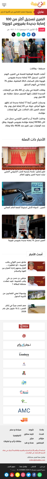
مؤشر (41, 438)
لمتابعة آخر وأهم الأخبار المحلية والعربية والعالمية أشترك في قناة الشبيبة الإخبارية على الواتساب (24, 452)
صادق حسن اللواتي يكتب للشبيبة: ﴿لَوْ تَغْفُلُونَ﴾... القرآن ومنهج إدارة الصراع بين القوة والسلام (14, 266)
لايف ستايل (29, 434)
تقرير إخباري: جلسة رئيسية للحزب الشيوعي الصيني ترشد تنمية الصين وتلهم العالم (24, 173)
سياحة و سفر (15, 429)
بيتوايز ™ (13, 470)
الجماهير (40, 442)
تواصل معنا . (23, 466)
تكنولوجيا (17, 435)
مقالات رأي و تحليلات (12, 441)
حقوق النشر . (11, 466)
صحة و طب (29, 442)
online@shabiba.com (37, 460)
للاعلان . (33, 466)
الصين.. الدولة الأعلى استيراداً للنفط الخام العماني (24, 207)
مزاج (32, 438)
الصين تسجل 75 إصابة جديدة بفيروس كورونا (26, 240)
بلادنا (41, 429)
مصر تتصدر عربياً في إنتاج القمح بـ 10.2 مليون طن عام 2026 (14, 308)
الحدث (41, 29)
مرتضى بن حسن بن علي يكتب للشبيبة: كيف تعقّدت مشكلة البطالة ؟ (14, 281)
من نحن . (42, 466)
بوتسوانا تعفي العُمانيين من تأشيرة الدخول (16, 11)
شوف (31, 429)
